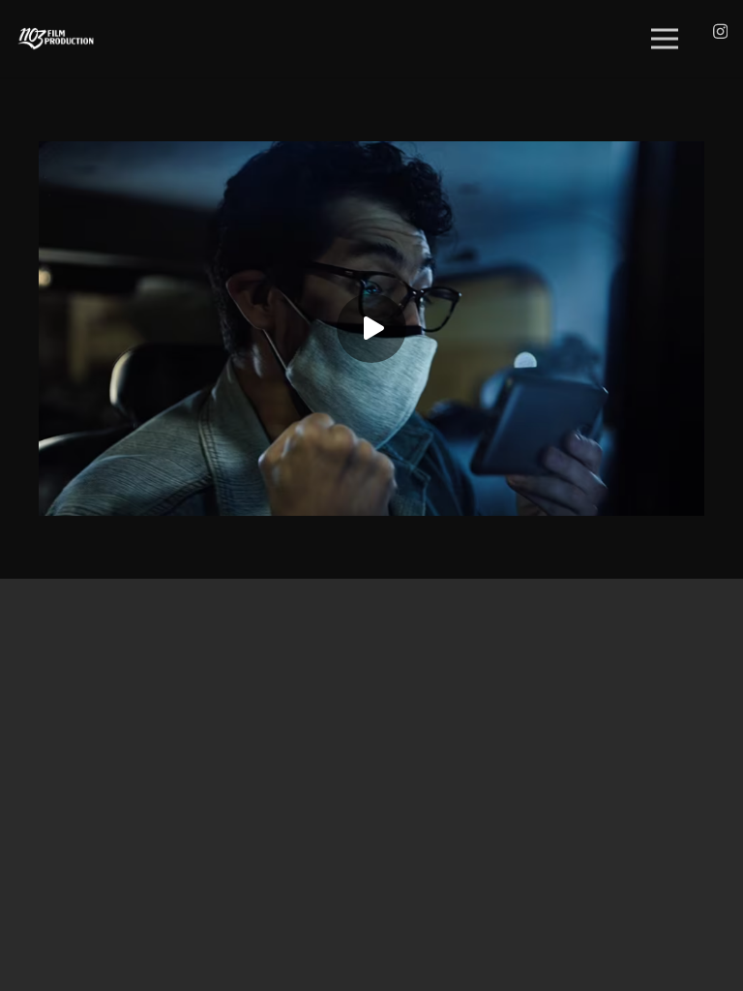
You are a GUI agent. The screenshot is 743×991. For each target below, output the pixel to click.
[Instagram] (720, 32)
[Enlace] (55, 39)
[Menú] (665, 39)
